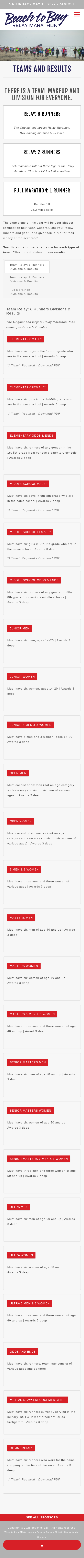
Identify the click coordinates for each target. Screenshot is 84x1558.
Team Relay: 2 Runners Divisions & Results (27, 279)
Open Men (18, 773)
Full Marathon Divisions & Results (24, 291)
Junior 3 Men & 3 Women (31, 724)
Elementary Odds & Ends (31, 435)
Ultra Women (21, 1255)
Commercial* (21, 1448)
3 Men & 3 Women (24, 869)
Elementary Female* (28, 387)
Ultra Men (19, 1207)
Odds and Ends (23, 1351)
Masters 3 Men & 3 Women (32, 1014)
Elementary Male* (26, 339)
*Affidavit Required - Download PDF (33, 365)
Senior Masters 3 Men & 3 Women (39, 1158)
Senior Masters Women (30, 1110)
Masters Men (21, 917)
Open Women (21, 821)
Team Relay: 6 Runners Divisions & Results (27, 266)
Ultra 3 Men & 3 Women (30, 1303)
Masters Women (24, 966)
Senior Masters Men (28, 1062)
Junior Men (20, 628)
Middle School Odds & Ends (34, 580)
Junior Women (22, 676)
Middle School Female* (30, 532)
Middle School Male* (28, 483)
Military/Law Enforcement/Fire (38, 1399)
